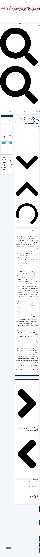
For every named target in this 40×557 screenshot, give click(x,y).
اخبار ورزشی (37, 533)
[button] (20, 23)
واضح (39, 111)
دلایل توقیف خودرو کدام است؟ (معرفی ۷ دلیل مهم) (15, 8)
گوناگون (17, 533)
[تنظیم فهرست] (39, 26)
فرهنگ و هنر (16, 530)
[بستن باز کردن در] (37, 105)
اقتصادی (17, 524)
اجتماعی (32, 111)
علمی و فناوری (36, 530)
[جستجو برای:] (31, 108)
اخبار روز (36, 111)
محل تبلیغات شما (35, 227)
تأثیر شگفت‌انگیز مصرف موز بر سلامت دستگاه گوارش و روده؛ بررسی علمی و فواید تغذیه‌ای (26, 2)
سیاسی (17, 527)
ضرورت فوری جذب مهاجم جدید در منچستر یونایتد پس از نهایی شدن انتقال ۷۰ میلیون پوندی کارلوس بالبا (3, 162)
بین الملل (37, 527)
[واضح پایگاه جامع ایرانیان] (20, 17)
